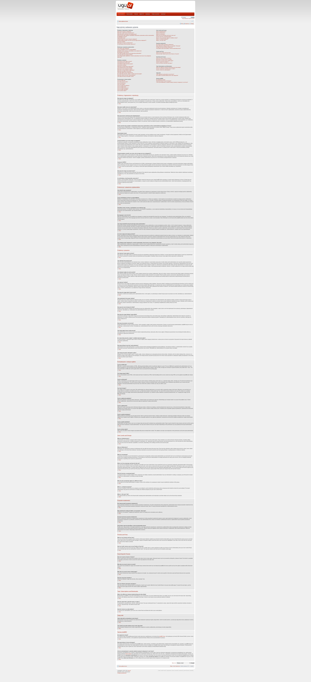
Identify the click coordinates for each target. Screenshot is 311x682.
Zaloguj (192, 23)
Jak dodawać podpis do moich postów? (125, 63)
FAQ (182, 23)
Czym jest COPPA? (121, 41)
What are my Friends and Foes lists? (163, 52)
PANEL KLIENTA (155, 14)
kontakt (191, 670)
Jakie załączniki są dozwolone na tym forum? (165, 74)
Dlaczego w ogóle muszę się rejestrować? (125, 32)
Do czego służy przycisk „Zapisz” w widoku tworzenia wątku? (129, 73)
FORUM (136, 14)
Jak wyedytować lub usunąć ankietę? (124, 67)
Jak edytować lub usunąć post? (123, 62)
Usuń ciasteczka (176, 666)
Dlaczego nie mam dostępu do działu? (124, 68)
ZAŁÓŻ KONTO (121, 14)
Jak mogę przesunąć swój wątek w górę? (125, 76)
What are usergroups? (160, 34)
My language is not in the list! (123, 52)
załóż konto (163, 670)
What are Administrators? (161, 31)
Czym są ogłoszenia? (121, 86)
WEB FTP (142, 14)
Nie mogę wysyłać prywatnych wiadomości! (164, 44)
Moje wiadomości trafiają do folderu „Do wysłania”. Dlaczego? (168, 45)
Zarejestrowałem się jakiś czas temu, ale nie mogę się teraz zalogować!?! (131, 40)
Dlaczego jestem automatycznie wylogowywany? (127, 34)
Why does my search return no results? (164, 59)
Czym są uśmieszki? (121, 83)
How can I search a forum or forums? (163, 58)
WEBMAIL (148, 14)
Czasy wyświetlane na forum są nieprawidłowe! (126, 49)
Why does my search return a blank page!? (164, 60)
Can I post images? (121, 84)
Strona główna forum (123, 21)
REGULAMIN (129, 14)
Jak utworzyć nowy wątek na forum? (124, 61)
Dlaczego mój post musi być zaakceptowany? (126, 75)
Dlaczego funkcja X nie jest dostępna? (163, 80)
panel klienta (186, 670)
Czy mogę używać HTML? (122, 81)
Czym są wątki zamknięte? (122, 89)
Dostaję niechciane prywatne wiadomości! (164, 47)
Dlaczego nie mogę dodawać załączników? (125, 70)
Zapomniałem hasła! (121, 37)
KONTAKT (163, 14)
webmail (181, 670)
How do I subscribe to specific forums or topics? (165, 68)
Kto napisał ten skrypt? (160, 79)
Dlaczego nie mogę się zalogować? (124, 31)
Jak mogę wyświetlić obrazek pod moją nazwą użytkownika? (129, 53)
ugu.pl (129, 670)
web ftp (176, 670)
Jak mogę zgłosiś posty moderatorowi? (125, 72)
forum (173, 670)
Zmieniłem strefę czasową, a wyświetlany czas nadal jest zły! (129, 50)
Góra (120, 103)
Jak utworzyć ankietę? (121, 65)
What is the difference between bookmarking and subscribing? (168, 67)
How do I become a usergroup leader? (163, 36)
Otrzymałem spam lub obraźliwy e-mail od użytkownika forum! (168, 48)
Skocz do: (174, 662)
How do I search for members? (162, 61)
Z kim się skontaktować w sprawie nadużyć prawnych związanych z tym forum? (172, 82)
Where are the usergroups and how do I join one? (166, 35)
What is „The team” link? (161, 40)
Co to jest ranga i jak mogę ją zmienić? (124, 54)
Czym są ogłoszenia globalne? (123, 85)
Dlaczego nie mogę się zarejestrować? (125, 42)
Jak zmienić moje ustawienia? (123, 48)
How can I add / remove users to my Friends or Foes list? (167, 53)
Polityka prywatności (121, 673)
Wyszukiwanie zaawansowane (188, 18)
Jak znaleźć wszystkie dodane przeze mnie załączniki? (167, 75)
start (159, 670)
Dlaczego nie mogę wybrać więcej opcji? (125, 66)
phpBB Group (162, 636)
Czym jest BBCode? (121, 80)
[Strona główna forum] (125, 5)
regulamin (169, 670)
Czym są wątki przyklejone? (123, 88)
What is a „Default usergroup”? (162, 39)
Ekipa (171, 666)
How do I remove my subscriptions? (163, 69)
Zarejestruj (187, 23)
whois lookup (128, 653)
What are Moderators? (160, 32)
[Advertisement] (164, 6)
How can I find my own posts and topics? (164, 63)
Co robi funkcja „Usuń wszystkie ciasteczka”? (126, 44)
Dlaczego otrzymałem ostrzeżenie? (124, 71)
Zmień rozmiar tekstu (192, 21)
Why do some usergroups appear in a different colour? (167, 37)
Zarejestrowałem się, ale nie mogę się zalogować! (127, 39)
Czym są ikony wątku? (121, 90)
